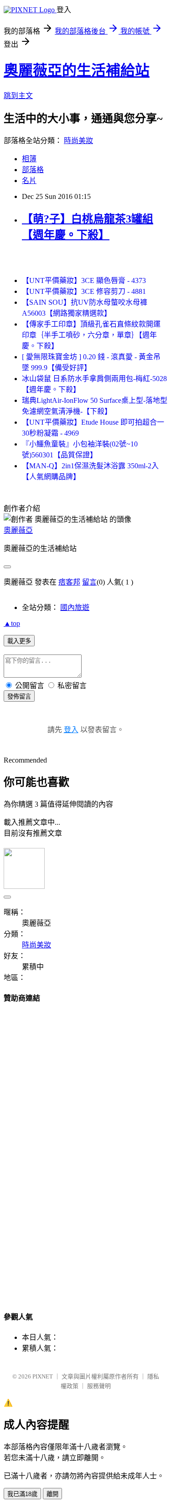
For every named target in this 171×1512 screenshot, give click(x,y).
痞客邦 (69, 582)
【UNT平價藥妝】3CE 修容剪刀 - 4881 (84, 291)
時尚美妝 (78, 140)
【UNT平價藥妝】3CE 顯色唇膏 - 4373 (84, 280)
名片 (29, 180)
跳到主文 (18, 95)
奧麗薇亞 (18, 530)
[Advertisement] (85, 1148)
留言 (89, 582)
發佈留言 (19, 696)
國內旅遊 (74, 607)
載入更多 (19, 641)
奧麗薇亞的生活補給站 (77, 70)
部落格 (33, 170)
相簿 (29, 159)
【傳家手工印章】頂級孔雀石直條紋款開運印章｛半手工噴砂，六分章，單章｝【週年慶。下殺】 (91, 335)
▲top (12, 623)
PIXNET (42, 1376)
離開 (52, 1494)
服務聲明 (99, 1386)
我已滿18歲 (22, 1494)
